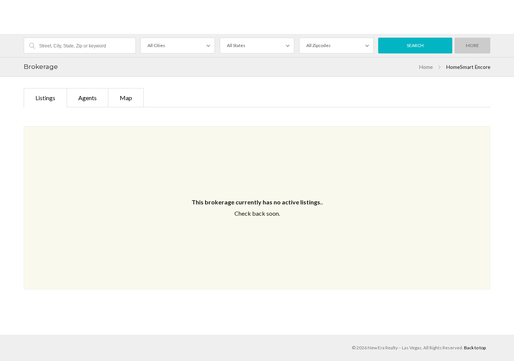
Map (126, 97)
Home (426, 67)
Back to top (475, 347)
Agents (87, 97)
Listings (45, 97)
